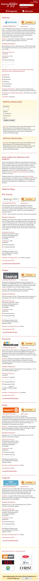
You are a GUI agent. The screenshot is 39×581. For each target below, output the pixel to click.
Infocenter (28, 11)
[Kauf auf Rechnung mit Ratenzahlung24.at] (9, 7)
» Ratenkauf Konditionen (9, 26)
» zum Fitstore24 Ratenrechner (10, 398)
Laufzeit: (5, 111)
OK (27, 578)
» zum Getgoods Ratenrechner (10, 540)
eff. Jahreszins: (7, 116)
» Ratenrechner (24, 26)
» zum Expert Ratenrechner (9, 471)
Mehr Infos (16, 578)
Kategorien (12, 11)
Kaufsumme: (6, 106)
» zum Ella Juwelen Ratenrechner (11, 263)
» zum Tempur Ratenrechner (9, 332)
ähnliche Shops (29, 176)
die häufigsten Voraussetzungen (19, 172)
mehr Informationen (7, 260)
